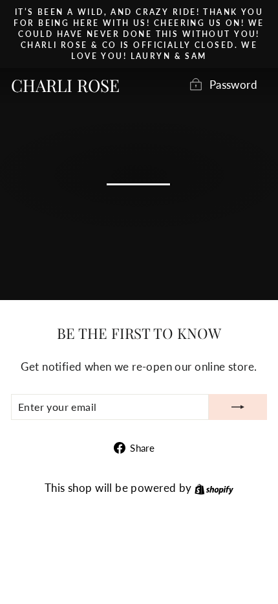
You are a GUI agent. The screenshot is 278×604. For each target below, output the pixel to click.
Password (233, 84)
